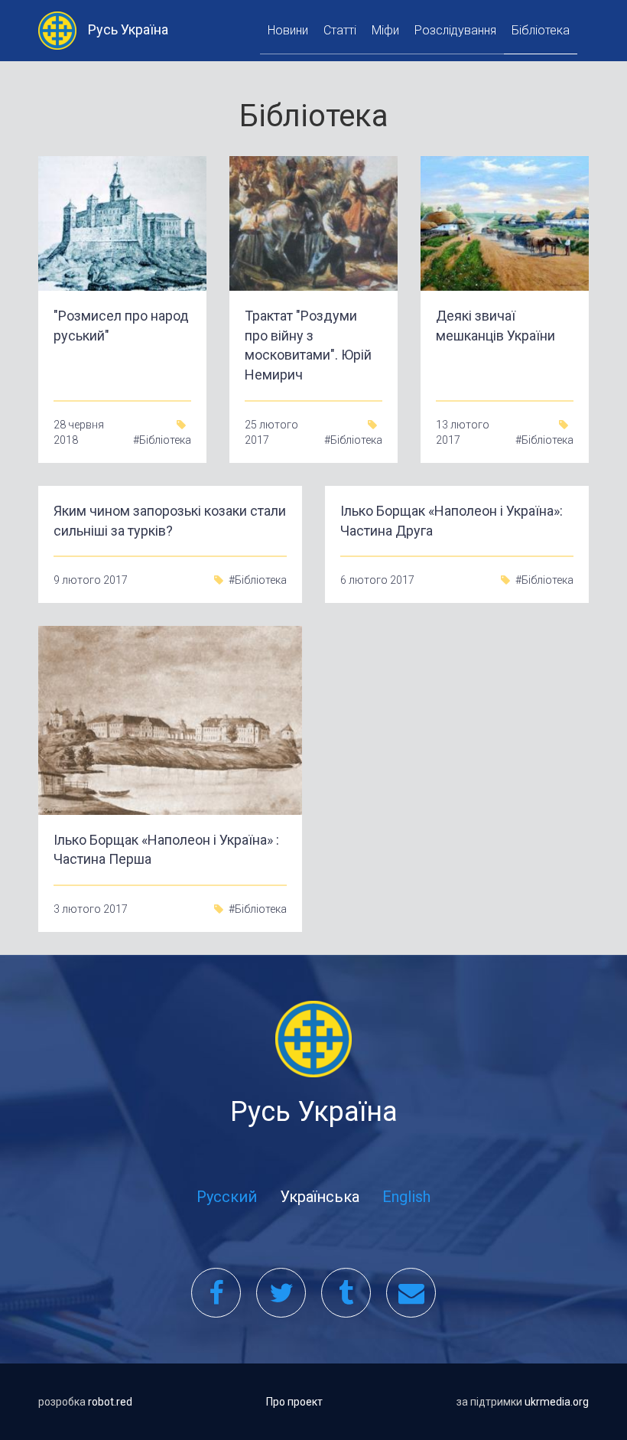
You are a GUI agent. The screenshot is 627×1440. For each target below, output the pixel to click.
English (406, 1197)
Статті (339, 30)
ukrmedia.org (557, 1402)
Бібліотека (541, 30)
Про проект (294, 1402)
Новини (288, 30)
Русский (227, 1197)
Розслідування (455, 30)
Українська (319, 1197)
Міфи (385, 30)
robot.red (110, 1402)
